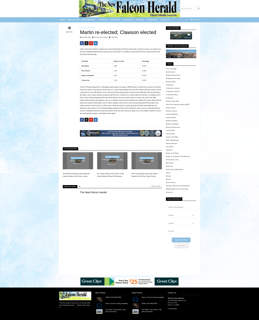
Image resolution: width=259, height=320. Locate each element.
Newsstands (115, 20)
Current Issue (73, 20)
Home (62, 20)
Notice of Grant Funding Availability (116, 303)
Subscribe (140, 20)
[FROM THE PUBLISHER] (99, 299)
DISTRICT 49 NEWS (78, 161)
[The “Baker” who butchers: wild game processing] (99, 311)
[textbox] (171, 215)
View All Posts (155, 186)
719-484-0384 (172, 309)
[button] (129, 282)
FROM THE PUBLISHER (113, 297)
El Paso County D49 (87, 28)
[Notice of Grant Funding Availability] (99, 305)
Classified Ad (128, 20)
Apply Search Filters (181, 240)
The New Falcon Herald (101, 37)
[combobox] (181, 215)
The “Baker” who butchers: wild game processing (115, 310)
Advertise (103, 20)
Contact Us (165, 20)
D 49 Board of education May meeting (112, 161)
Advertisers (151, 20)
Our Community (88, 20)
